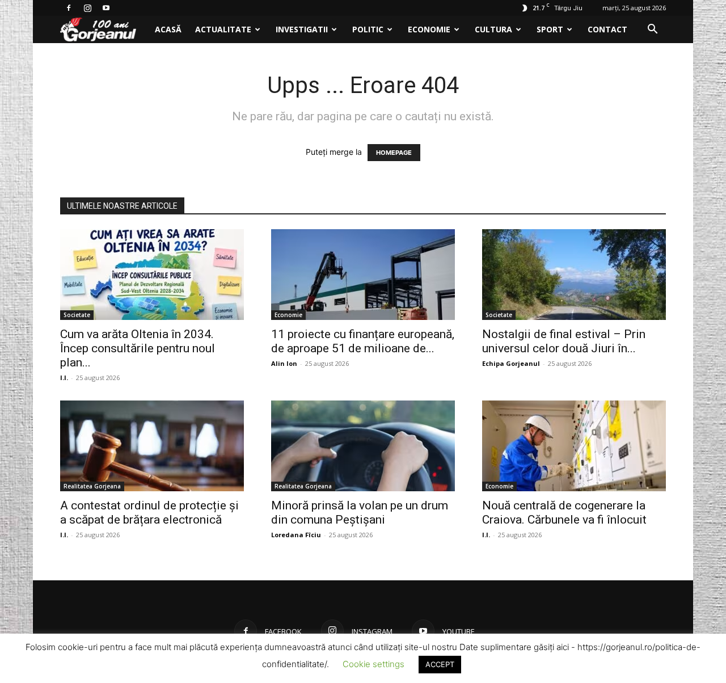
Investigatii (302, 29)
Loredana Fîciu (296, 534)
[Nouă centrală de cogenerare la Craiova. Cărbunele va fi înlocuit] (574, 445)
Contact (607, 29)
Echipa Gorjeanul (511, 363)
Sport (550, 29)
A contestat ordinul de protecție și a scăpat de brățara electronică (149, 512)
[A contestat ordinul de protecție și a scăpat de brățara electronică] (152, 445)
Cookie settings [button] (373, 664)
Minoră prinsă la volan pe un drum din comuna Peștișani (359, 512)
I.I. (64, 377)
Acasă (168, 29)
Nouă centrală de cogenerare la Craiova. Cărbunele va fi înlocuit (564, 512)
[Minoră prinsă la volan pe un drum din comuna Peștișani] (363, 445)
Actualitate (223, 29)
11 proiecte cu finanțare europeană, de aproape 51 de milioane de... (362, 341)
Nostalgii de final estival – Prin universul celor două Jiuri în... (563, 341)
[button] (652, 30)
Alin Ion (284, 363)
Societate (77, 315)
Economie (429, 29)
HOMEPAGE (394, 153)
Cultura (493, 29)
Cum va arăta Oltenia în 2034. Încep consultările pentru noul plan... (137, 348)
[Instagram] (87, 8)
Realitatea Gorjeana (92, 486)
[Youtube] (106, 8)
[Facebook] (68, 8)
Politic (367, 29)
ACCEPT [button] (439, 664)
